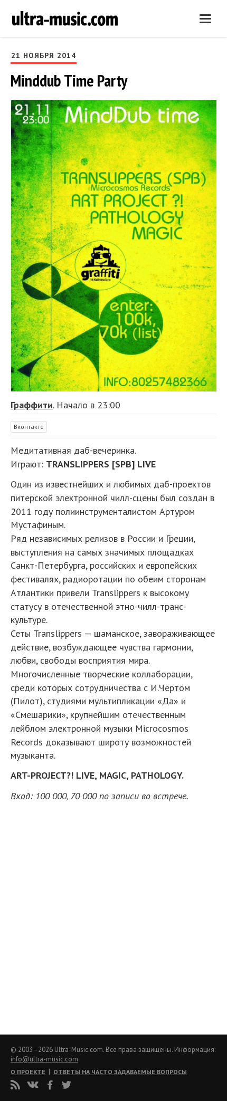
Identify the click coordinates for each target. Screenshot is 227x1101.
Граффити (32, 405)
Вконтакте (29, 426)
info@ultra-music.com (44, 1059)
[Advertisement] (74, 914)
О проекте (28, 1072)
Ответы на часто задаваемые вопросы (120, 1072)
